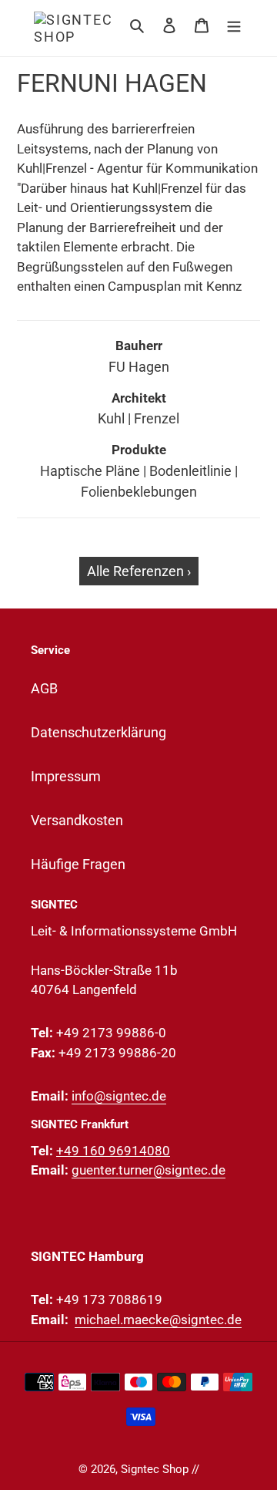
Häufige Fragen (78, 864)
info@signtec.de (119, 1096)
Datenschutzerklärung (98, 732)
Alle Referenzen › (139, 571)
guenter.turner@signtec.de (148, 1170)
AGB (44, 688)
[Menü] (234, 24)
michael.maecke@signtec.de (158, 1319)
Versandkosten (77, 820)
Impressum (66, 776)
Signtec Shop (155, 1469)
